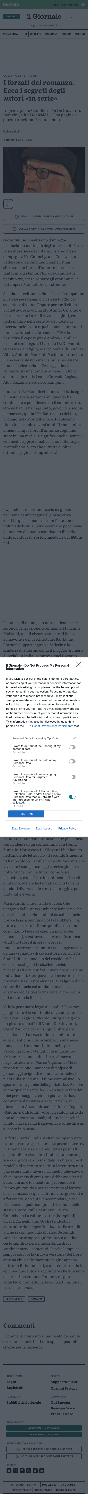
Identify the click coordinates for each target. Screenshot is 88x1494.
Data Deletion (21, 828)
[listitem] (44, 738)
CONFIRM (26, 814)
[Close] (80, 666)
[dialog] (44, 747)
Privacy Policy (67, 828)
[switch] (72, 747)
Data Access (44, 828)
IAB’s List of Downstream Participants (49, 725)
